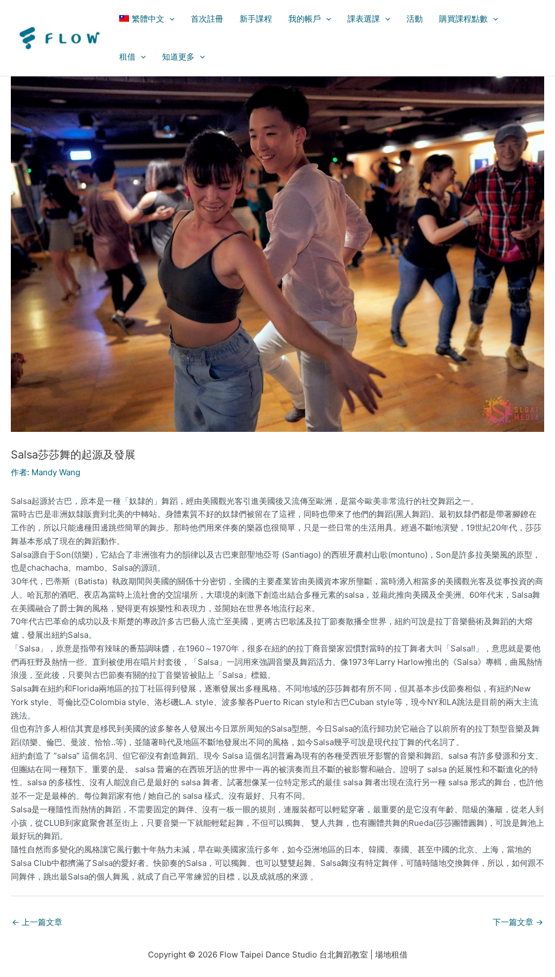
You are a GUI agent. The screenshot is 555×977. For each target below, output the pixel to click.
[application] (169, 19)
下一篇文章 (518, 922)
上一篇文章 (37, 922)
